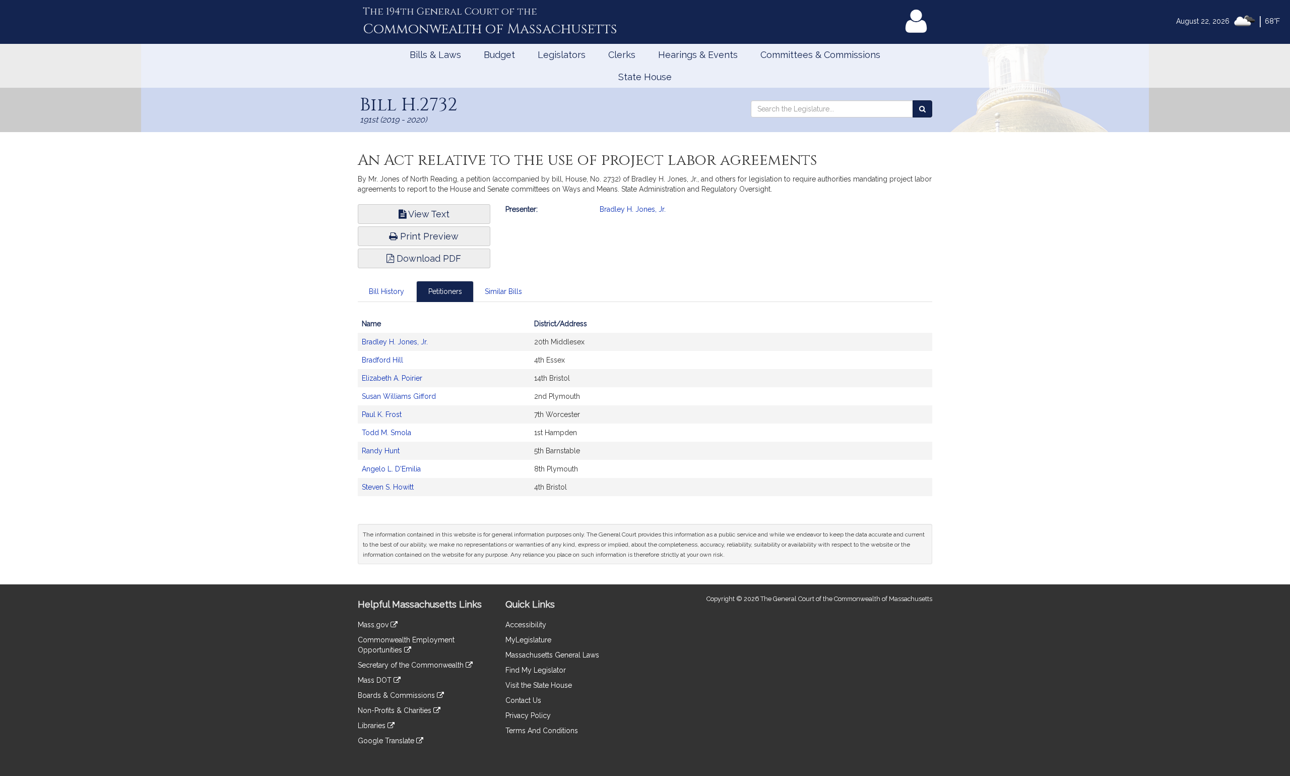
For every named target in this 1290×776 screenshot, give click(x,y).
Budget (499, 54)
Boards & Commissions (397, 695)
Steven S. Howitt (388, 487)
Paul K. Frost (382, 414)
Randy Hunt (381, 451)
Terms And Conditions (541, 731)
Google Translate (387, 741)
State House (645, 77)
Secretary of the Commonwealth (412, 665)
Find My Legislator (535, 670)
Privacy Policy (528, 715)
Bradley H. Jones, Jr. (633, 209)
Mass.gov (374, 625)
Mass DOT (376, 680)
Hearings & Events (698, 54)
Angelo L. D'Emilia (391, 469)
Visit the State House (538, 685)
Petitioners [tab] (445, 291)
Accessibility (525, 625)
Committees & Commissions (820, 54)
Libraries (373, 726)
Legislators (562, 54)
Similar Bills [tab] (503, 291)
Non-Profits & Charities (395, 710)
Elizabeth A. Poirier (392, 378)
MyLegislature (528, 640)
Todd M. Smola (386, 433)
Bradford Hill (382, 360)
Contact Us (523, 700)
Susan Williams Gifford (399, 396)
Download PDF (427, 258)
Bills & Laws (435, 54)
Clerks (621, 54)
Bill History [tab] (386, 291)
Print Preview (428, 236)
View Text (427, 214)
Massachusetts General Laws (552, 655)
